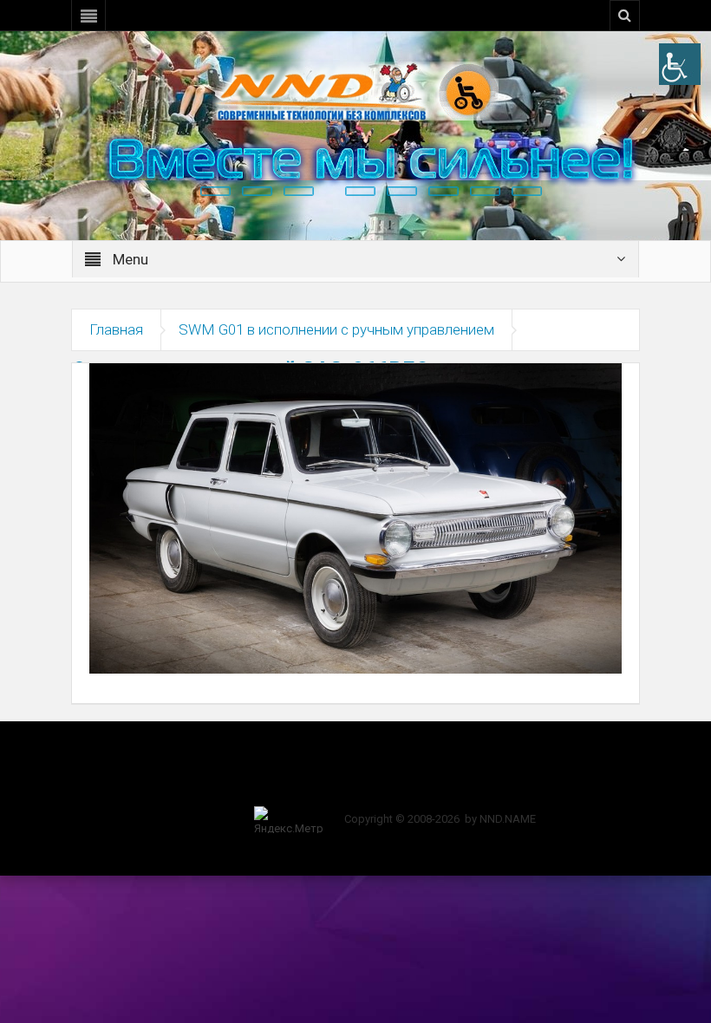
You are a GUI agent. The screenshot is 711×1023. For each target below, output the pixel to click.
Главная (116, 329)
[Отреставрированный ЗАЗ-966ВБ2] (355, 518)
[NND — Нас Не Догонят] (355, 90)
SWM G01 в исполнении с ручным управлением (336, 329)
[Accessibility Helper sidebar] (680, 64)
